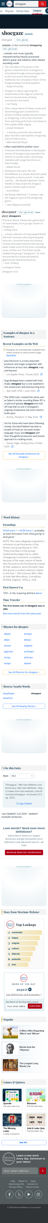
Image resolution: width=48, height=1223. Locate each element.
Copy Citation (25, 803)
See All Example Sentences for (24, 455)
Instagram (38, 1194)
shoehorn (8, 698)
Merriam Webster (8, 1158)
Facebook (9, 1194)
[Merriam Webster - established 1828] (9, 4)
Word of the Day (24, 984)
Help (13, 1181)
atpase (27, 663)
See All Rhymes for (23, 672)
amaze (7, 645)
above (38, 593)
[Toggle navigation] (3, 4)
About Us (23, 1181)
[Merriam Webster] (24, 978)
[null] (30, 989)
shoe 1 (10, 530)
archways (29, 651)
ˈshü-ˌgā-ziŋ (8, 48)
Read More (11, 355)
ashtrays (28, 657)
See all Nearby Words (23, 706)
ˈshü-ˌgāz (21, 39)
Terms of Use (32, 1187)
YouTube (29, 1194)
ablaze (7, 633)
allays (7, 639)
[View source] (41, 374)
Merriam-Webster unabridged (24, 852)
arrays (7, 657)
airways (28, 633)
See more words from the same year (22, 613)
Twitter (19, 1194)
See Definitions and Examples (23, 994)
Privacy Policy (16, 1187)
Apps (33, 1181)
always (27, 639)
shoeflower (9, 693)
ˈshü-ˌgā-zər (24, 212)
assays (7, 663)
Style (5, 776)
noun (29, 33)
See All (23, 1142)
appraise (8, 651)
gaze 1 (26, 530)
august (22, 989)
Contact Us (33, 1184)
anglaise (28, 645)
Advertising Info (17, 1184)
